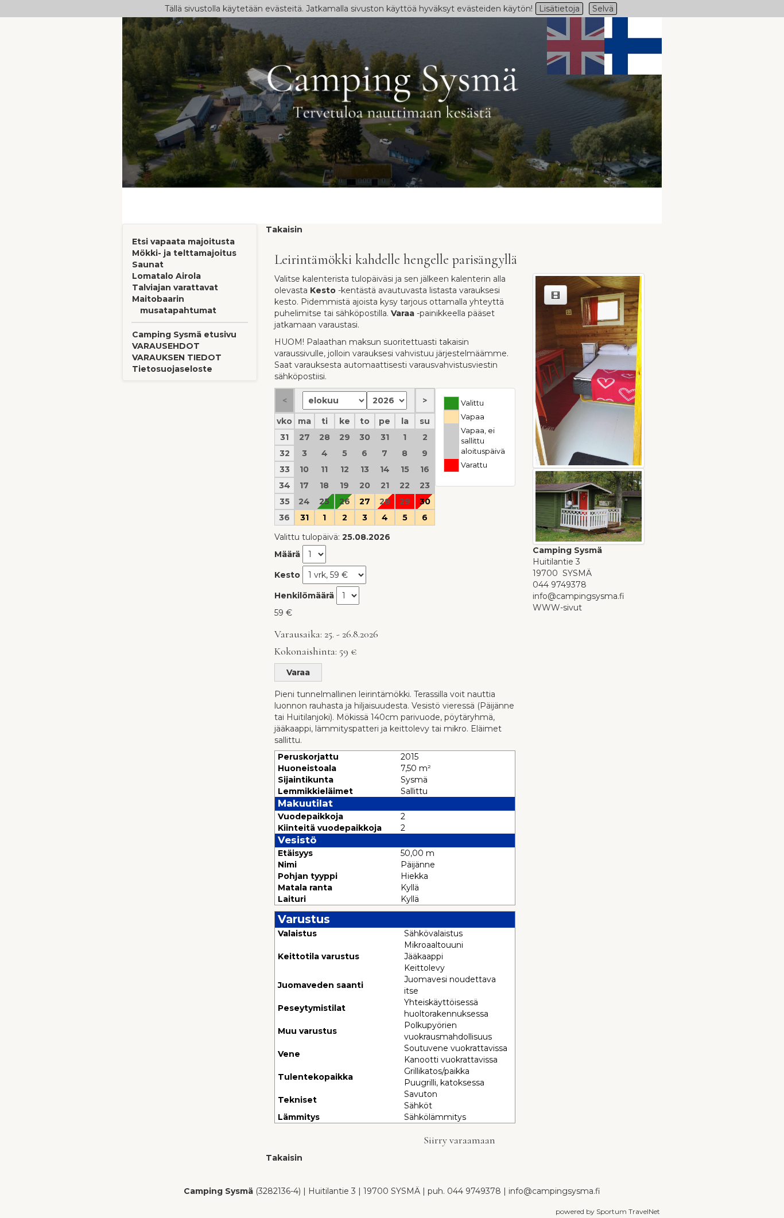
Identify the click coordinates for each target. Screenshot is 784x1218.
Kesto (287, 575)
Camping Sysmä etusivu (184, 334)
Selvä (603, 8)
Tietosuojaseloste (172, 369)
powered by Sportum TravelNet (608, 1211)
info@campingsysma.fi (578, 596)
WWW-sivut (557, 607)
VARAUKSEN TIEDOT (177, 357)
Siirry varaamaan (459, 1140)
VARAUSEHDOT (166, 346)
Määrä (287, 554)
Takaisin (284, 229)
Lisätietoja (559, 8)
